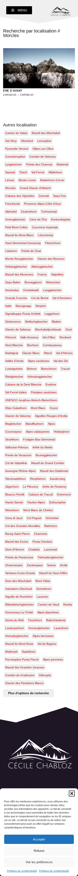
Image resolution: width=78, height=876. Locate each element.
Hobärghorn (61, 431)
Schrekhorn (43, 588)
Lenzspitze (44, 140)
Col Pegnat (34, 518)
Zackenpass (35, 565)
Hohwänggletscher (39, 376)
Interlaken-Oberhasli (18, 588)
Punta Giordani (42, 541)
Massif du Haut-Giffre (53, 573)
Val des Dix (60, 361)
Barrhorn (33, 345)
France (42, 274)
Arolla (63, 565)
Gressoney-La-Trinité (19, 612)
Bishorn (32, 368)
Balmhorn (50, 526)
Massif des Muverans (19, 274)
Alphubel (11, 211)
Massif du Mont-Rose (19, 643)
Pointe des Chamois (39, 164)
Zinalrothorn (29, 211)
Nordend (65, 337)
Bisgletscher (13, 423)
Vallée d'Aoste (14, 361)
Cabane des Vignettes (19, 195)
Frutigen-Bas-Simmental (39, 439)
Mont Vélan (42, 581)
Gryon (54, 408)
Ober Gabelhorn (16, 408)
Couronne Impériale (45, 227)
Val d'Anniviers (62, 298)
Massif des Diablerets (54, 471)
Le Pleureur (30, 486)
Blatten (56, 321)
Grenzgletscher (15, 219)
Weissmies (53, 282)
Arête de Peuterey (54, 486)
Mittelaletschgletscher (19, 604)
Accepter (39, 839)
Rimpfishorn (38, 478)
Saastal (10, 172)
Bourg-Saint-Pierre (17, 533)
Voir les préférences (39, 862)
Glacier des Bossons (50, 258)
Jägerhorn (12, 486)
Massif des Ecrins (16, 541)
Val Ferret (37, 172)
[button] (72, 793)
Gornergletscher (39, 628)
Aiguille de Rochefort (18, 596)
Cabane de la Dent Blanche (23, 384)
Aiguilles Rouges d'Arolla (51, 416)
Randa (67, 604)
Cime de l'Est (38, 219)
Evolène (51, 384)
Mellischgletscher (36, 321)
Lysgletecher (13, 164)
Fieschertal (12, 203)
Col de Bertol (39, 298)
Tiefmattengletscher (50, 557)
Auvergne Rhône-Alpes (20, 471)
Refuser (39, 850)
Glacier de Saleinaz (18, 329)
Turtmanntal (49, 211)
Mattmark (11, 651)
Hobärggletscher (16, 266)
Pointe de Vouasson (18, 455)
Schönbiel (52, 518)
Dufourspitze (57, 502)
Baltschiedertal (56, 620)
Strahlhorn (12, 439)
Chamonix (40, 533)
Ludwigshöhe (14, 368)
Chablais (34, 549)
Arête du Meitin (42, 447)
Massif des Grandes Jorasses (24, 667)
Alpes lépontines (48, 612)
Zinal (68, 329)
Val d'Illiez (48, 337)
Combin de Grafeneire (20, 675)
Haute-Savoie (14, 502)
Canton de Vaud (48, 604)
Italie (8, 306)
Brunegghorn (33, 282)
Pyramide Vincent (16, 148)
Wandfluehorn (34, 423)
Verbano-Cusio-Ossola (20, 573)
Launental (50, 549)
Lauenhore (61, 628)
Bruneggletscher (46, 455)
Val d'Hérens (64, 353)
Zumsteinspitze (15, 156)
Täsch (23, 172)
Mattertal (62, 164)
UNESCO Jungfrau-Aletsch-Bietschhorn (31, 400)
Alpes (51, 423)
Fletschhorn (53, 243)
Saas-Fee (59, 195)
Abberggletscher (42, 266)
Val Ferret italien (16, 392)
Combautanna (52, 345)
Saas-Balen (12, 282)
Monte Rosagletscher (19, 258)
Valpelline (57, 274)
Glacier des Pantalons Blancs (24, 683)
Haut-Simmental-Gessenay (23, 243)
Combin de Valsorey (42, 156)
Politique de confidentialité (22, 871)
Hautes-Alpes (36, 502)
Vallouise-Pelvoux (16, 447)
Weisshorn (12, 510)
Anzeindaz (12, 290)
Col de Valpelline (16, 463)
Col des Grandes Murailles (22, 526)
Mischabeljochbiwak (48, 329)
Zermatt (43, 195)
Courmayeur (13, 431)
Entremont (64, 494)
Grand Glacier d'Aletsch (35, 188)
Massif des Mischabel (46, 133)
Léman (9, 180)
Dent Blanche (14, 345)
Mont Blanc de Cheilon (38, 510)
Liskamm (11, 251)
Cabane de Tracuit (40, 494)
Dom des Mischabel (18, 581)
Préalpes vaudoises (44, 392)
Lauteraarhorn (14, 628)
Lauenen (42, 596)
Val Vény (11, 140)
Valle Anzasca (29, 337)
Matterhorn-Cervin (52, 180)
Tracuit (65, 368)
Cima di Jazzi (14, 518)
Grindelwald (31, 290)
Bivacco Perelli (14, 494)
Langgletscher (52, 290)
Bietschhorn (49, 368)
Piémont (10, 337)
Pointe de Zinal (31, 251)
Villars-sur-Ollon (42, 148)
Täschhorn (35, 620)
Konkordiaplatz (61, 219)
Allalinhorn (55, 172)
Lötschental (45, 235)
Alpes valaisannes (38, 431)
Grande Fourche (16, 298)
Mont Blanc (38, 408)
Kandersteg (57, 478)
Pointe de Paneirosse (19, 557)
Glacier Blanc (31, 353)
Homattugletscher (16, 636)
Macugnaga (23, 306)
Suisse (51, 565)
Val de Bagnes (46, 643)
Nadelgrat (11, 353)
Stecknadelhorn (15, 478)
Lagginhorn (52, 313)
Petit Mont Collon (16, 227)
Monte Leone (27, 180)
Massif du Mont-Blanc (19, 235)
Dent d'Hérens (14, 549)
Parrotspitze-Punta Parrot (22, 659)
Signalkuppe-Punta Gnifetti (22, 313)
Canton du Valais (16, 133)
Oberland (27, 140)
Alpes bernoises (43, 636)
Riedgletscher (14, 376)
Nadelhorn (29, 651)
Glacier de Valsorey (18, 416)
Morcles (10, 188)
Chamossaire (14, 565)
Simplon (40, 306)
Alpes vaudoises (38, 361)
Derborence (13, 321)
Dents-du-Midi (14, 620)
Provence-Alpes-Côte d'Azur (42, 203)
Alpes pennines (53, 659)
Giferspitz (45, 675)
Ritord (48, 353)
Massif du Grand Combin (47, 463)
